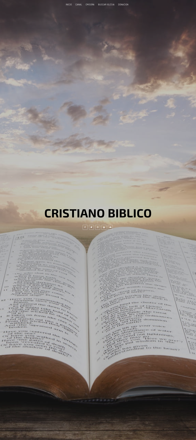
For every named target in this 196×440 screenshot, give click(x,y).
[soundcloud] (110, 227)
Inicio (69, 4)
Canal (78, 4)
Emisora (90, 4)
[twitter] (91, 227)
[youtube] (104, 227)
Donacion (123, 4)
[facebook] (85, 227)
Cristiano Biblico (98, 213)
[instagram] (97, 227)
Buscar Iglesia (106, 4)
